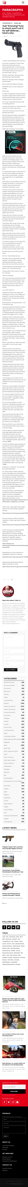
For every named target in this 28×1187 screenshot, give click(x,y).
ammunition (12, 936)
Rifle (5, 775)
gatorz (21, 941)
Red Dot (15, 955)
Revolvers (6, 772)
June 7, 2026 (12, 1031)
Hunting (6, 724)
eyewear (16, 941)
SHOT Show (7, 785)
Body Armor (7, 691)
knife (8, 948)
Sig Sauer (16, 959)
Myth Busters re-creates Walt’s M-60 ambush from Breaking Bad (13, 1064)
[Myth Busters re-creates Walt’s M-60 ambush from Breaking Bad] (14, 1051)
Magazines (7, 742)
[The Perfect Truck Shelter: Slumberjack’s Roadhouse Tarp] (8, 861)
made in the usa (6, 950)
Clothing (6, 694)
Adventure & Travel (9, 682)
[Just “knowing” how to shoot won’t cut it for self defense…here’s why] (14, 591)
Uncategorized (8, 821)
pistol (7, 955)
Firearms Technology (9, 709)
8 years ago (17, 23)
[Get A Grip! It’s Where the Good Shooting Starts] (14, 1020)
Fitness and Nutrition (9, 712)
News (5, 745)
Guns (13, 943)
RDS (11, 955)
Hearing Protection (7, 945)
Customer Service (7, 1168)
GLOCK (4, 943)
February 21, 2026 (18, 1060)
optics (4, 955)
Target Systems (8, 803)
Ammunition (7, 688)
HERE (9, 441)
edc (12, 941)
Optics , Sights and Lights (11, 751)
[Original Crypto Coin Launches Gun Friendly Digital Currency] (8, 837)
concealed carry (6, 941)
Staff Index (5, 1147)
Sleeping (6, 794)
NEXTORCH (17, 952)
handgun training (19, 943)
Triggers (6, 818)
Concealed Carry (16, 13)
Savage (10, 957)
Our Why (4, 1149)
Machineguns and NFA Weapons (13, 739)
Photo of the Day (8, 757)
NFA (22, 952)
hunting (4, 948)
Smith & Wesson (6, 962)
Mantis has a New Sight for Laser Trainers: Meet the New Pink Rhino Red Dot (13, 1000)
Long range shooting (9, 736)
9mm (7, 936)
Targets (6, 806)
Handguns (7, 718)
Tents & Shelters (8, 809)
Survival (6, 800)
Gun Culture (7, 715)
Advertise (4, 1170)
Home (3, 13)
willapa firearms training (8, 964)
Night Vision (7, 748)
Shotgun (6, 788)
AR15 (3, 939)
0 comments (13, 36)
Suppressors (7, 797)
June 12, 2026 (17, 996)
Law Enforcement (9, 730)
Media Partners (6, 1159)
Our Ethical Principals (8, 1145)
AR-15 (21, 936)
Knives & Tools (8, 727)
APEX (17, 936)
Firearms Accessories (9, 706)
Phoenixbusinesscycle (17, 1184)
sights (5, 791)
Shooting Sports (8, 778)
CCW (19, 939)
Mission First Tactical (7, 952)
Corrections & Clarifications (9, 1161)
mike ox (18, 950)
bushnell (14, 939)
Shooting (22, 957)
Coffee (6, 697)
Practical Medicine (9, 763)
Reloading (6, 769)
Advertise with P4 (7, 1157)
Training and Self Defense (11, 815)
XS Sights (17, 964)
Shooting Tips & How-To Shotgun (13, 781)
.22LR (3, 936)
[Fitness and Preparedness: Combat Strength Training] (8, 884)
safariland (4, 957)
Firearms (9, 13)
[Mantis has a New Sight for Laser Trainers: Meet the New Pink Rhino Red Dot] (14, 985)
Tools (5, 812)
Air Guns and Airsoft (9, 685)
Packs (5, 754)
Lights (5, 733)
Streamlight (14, 962)
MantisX (13, 950)
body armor (8, 939)
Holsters (6, 721)
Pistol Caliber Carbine (9, 760)
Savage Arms (16, 957)
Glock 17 (9, 943)
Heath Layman (16, 945)
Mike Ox (5, 36)
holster (22, 945)
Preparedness (7, 766)
